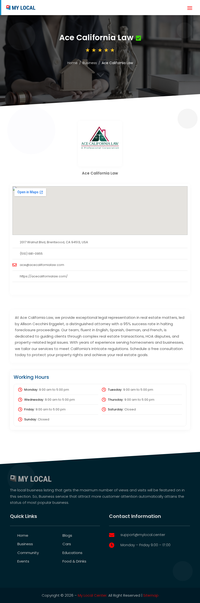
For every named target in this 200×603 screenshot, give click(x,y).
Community (28, 552)
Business (89, 62)
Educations (72, 552)
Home (72, 62)
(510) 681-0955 (31, 253)
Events (23, 561)
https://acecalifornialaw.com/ (44, 276)
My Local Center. (92, 595)
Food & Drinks (74, 561)
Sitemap (151, 595)
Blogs (67, 535)
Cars (66, 543)
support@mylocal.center (142, 534)
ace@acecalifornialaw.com (42, 265)
